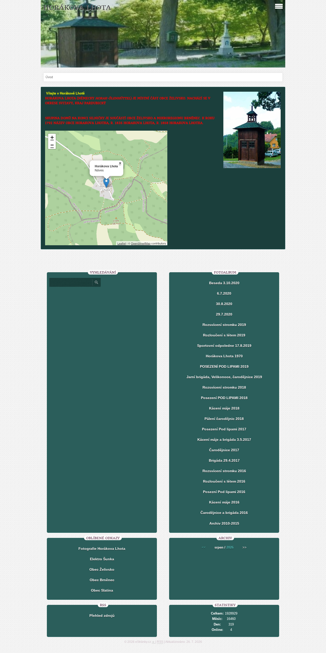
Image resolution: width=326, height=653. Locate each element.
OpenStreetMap (141, 243)
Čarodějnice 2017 (224, 450)
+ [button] (52, 137)
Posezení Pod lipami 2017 (224, 429)
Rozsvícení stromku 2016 (224, 471)
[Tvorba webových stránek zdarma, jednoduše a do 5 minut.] (153, 642)
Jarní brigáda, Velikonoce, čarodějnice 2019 (224, 377)
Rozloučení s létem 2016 (224, 481)
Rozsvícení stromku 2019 (224, 325)
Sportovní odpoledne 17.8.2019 (224, 346)
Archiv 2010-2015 (224, 523)
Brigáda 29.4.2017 (224, 460)
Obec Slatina (102, 590)
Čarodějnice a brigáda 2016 (224, 513)
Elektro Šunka (102, 559)
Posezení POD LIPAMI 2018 (224, 398)
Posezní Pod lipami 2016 (224, 492)
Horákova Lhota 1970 (224, 356)
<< (204, 547)
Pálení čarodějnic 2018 (224, 419)
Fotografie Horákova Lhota (101, 549)
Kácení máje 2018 (224, 408)
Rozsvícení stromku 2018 (224, 387)
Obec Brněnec (102, 580)
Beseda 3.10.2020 (224, 283)
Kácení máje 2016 (224, 502)
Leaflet (121, 243)
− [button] (52, 145)
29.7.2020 (224, 314)
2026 (230, 547)
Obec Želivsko (101, 569)
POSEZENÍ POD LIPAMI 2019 (224, 366)
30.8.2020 (224, 304)
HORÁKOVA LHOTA (77, 8)
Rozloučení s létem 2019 (224, 335)
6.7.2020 (224, 293)
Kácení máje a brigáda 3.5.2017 (224, 440)
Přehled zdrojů (102, 616)
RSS (160, 642)
